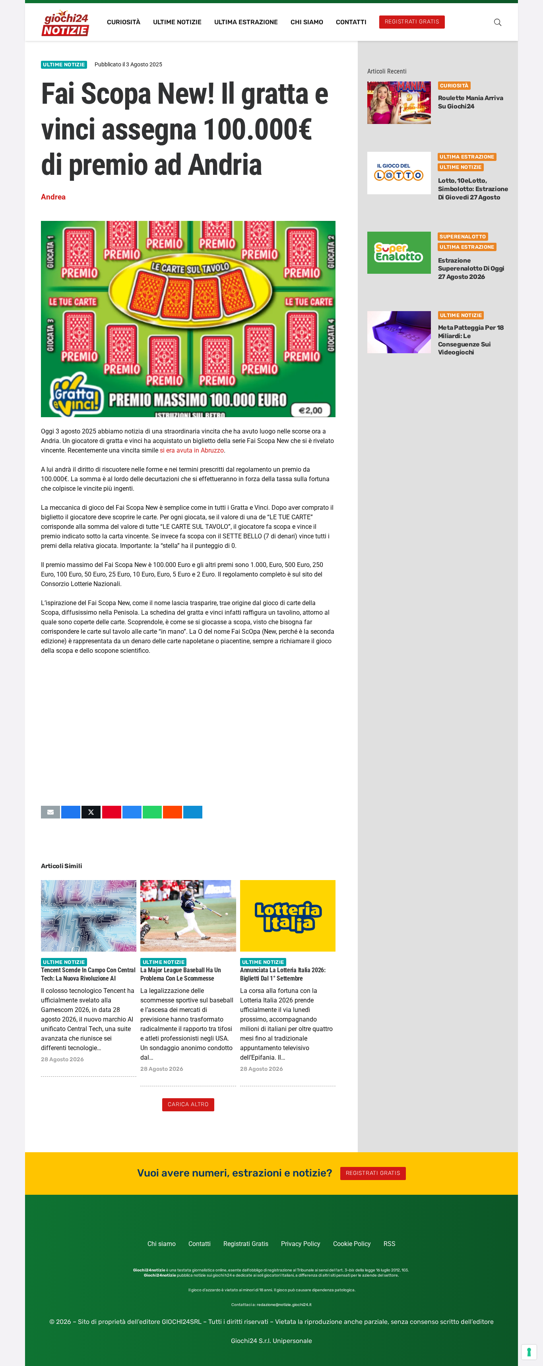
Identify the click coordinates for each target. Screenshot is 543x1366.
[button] (498, 22)
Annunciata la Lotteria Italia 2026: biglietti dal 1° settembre (283, 974)
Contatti (199, 1244)
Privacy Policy (300, 1244)
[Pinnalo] (111, 812)
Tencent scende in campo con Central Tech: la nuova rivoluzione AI (88, 974)
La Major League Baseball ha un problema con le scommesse (180, 974)
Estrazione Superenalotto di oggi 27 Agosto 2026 (471, 269)
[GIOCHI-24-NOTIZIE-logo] (66, 22)
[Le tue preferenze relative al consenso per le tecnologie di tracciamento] (529, 1352)
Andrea (53, 196)
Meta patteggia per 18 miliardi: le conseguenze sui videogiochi (471, 340)
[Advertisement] (188, 730)
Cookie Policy (352, 1244)
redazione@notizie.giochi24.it (284, 1304)
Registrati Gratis (245, 1244)
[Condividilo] (70, 812)
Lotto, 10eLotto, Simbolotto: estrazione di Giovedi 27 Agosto (473, 189)
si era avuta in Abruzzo (192, 450)
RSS (390, 1244)
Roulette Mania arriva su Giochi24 (470, 102)
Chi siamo (161, 1244)
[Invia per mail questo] (50, 812)
